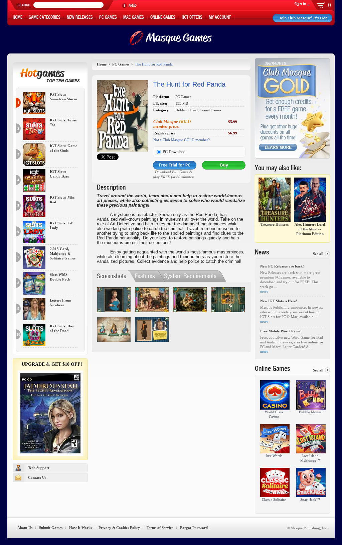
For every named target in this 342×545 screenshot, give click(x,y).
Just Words (274, 456)
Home (17, 18)
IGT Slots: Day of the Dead (62, 328)
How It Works (80, 528)
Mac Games (133, 18)
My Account (220, 18)
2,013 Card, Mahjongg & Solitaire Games (62, 253)
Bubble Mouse (310, 412)
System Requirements (190, 276)
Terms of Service (160, 528)
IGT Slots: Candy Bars (59, 174)
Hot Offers (192, 18)
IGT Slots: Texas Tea (63, 122)
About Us (24, 528)
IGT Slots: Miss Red (62, 199)
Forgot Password (194, 528)
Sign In (300, 4)
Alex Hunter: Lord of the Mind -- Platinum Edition (310, 229)
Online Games (162, 18)
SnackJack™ (310, 500)
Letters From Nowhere (60, 302)
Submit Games (50, 528)
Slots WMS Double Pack (60, 277)
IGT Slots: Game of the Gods (63, 148)
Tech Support (38, 468)
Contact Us (37, 477)
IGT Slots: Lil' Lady (61, 225)
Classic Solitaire (274, 500)
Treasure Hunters (275, 224)
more (264, 291)
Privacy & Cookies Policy (119, 528)
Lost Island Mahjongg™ (310, 458)
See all (318, 254)
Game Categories (44, 18)
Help (133, 5)
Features (145, 276)
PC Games (108, 18)
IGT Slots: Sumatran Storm (63, 96)
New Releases (80, 18)
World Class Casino (274, 414)
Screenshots (111, 276)
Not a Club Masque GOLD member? (181, 140)
